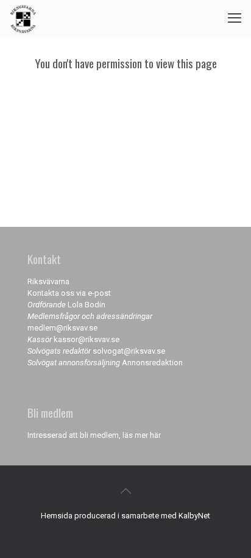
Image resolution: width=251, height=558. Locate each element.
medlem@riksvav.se (62, 327)
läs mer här (141, 435)
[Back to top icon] (125, 491)
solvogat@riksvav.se (129, 351)
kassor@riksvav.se (86, 339)
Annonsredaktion (152, 362)
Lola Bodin (86, 304)
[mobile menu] (234, 18)
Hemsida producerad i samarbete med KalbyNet (125, 515)
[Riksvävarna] (23, 18)
